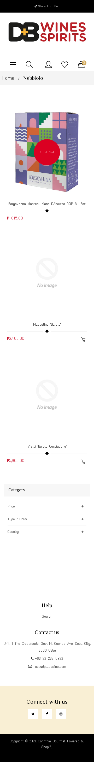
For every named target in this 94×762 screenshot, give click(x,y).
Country (13, 532)
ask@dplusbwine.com (50, 666)
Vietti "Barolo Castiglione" (47, 446)
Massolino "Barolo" (47, 324)
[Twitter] (33, 714)
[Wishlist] (64, 65)
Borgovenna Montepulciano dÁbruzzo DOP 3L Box (47, 204)
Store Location (49, 6)
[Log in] (48, 65)
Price (11, 506)
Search (47, 616)
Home (8, 78)
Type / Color (17, 519)
